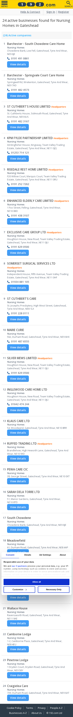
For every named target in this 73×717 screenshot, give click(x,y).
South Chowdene (19, 518)
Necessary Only (53, 589)
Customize (18, 589)
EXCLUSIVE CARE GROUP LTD (26, 232)
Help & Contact (30, 12)
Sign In (50, 12)
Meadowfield (16, 541)
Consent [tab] (10, 555)
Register (63, 12)
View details (18, 64)
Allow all (36, 582)
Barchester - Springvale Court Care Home (35, 75)
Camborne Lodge (19, 634)
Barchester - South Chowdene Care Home (36, 44)
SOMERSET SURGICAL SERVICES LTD (31, 264)
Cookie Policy (14, 708)
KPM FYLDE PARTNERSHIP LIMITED (30, 138)
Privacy (41, 708)
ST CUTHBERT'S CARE (21, 299)
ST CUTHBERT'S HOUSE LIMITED (29, 107)
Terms (29, 708)
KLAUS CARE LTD (18, 421)
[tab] (16, 36)
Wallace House (17, 608)
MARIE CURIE (15, 330)
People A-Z (56, 708)
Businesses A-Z (18, 713)
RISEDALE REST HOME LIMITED (27, 169)
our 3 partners (19, 566)
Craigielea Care (17, 686)
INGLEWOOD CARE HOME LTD (27, 390)
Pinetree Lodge (17, 660)
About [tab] (63, 555)
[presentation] (16, 36)
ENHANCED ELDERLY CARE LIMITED (30, 201)
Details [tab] (27, 555)
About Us (36, 713)
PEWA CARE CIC (17, 469)
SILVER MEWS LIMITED (22, 358)
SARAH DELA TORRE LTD (23, 492)
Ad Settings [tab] (45, 555)
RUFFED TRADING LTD (22, 444)
